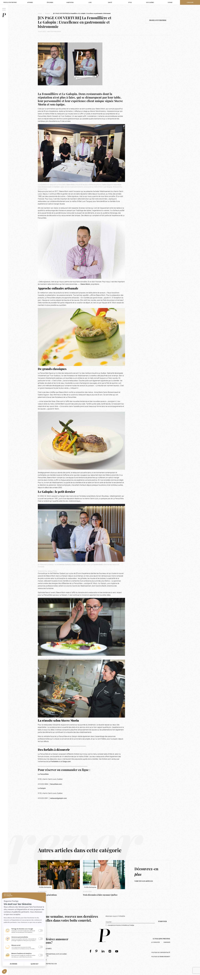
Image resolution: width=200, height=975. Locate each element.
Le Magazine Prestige (161, 939)
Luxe (90, 2)
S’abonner (167, 942)
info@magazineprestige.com (47, 964)
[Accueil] (4, 15)
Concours (190, 2)
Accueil (40, 13)
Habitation (70, 2)
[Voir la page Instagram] (110, 951)
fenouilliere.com (56, 784)
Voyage (170, 2)
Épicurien (50, 2)
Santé (110, 2)
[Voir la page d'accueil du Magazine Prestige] (104, 935)
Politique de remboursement (160, 956)
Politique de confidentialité (160, 952)
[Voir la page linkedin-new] (103, 951)
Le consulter (155, 942)
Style (130, 2)
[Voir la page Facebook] (90, 951)
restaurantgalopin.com (58, 798)
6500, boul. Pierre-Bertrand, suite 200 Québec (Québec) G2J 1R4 (52, 955)
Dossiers (47, 13)
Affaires (30, 2)
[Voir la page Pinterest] (96, 951)
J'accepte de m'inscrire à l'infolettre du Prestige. (121, 925)
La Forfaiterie (53, 761)
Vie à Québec (150, 2)
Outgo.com (66, 761)
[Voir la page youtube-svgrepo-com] (116, 951)
